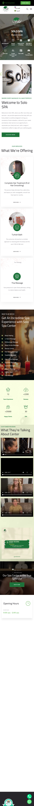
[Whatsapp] (29, 801)
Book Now (16, 202)
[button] (4, 79)
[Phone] (29, 796)
